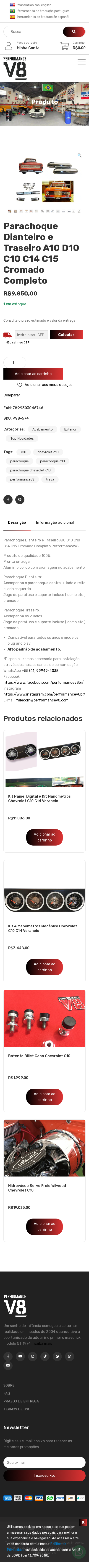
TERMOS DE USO (16, 1409)
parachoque (19, 461)
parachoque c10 (52, 461)
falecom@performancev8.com (42, 700)
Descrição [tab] (17, 522)
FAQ (6, 1393)
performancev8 (22, 479)
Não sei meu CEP (18, 342)
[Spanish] (12, 17)
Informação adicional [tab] (55, 522)
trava (50, 479)
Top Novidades (22, 438)
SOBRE (8, 1385)
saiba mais (43, 1343)
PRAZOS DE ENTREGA (21, 1401)
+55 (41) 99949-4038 (40, 670)
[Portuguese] (12, 11)
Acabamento (42, 429)
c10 (23, 452)
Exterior (70, 429)
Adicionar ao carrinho (33, 374)
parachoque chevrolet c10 (30, 470)
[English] (12, 5)
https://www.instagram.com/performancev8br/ (44, 694)
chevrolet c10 (48, 452)
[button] (79, 155)
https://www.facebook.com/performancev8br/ (43, 682)
